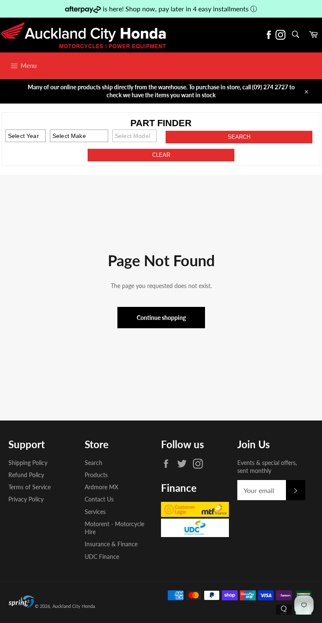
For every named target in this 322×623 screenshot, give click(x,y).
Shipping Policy (27, 462)
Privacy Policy (26, 499)
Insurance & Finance (111, 544)
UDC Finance (102, 556)
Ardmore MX (101, 487)
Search (93, 462)
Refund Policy (26, 474)
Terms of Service (29, 487)
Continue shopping (161, 317)
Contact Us (99, 499)
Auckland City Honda (73, 606)
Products (96, 474)
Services (95, 511)
